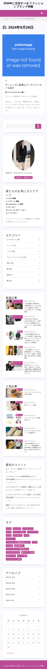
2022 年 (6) (10, 600)
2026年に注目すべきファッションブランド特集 (23, 5)
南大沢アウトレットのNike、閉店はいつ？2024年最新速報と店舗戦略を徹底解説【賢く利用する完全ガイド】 (32, 369)
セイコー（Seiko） (19, 532)
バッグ (10, 251)
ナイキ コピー (11, 207)
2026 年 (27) (10, 577)
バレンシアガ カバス (13, 552)
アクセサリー (13, 239)
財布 (9, 275)
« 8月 (8, 653)
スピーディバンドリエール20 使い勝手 (32, 393)
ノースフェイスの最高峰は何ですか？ (18, 542)
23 (8, 643)
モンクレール (17, 535)
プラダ (35, 542)
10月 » (12, 653)
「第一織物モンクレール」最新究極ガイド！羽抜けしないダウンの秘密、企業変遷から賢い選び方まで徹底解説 (32, 354)
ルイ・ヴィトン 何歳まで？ (15, 469)
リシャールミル (33, 532)
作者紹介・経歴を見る (23, 177)
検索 (38, 126)
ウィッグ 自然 (22, 556)
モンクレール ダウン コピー (16, 210)
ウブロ (9, 532)
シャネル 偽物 (11, 198)
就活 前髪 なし (19, 545)
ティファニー (11, 539)
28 (33, 643)
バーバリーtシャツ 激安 (14, 559)
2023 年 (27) (10, 594)
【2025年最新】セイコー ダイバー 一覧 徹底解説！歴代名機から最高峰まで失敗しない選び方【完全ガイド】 (32, 447)
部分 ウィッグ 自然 (30, 405)
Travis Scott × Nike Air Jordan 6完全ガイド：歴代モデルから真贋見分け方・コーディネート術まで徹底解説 (32, 323)
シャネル (9, 545)
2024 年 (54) (10, 589)
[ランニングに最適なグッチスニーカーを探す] (23, 55)
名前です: (9, 173)
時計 (9, 263)
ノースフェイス (28, 528)
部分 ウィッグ (11, 556)
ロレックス (16, 528)
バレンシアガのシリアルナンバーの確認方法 (32, 432)
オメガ (9, 535)
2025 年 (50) (10, 583)
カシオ (26, 535)
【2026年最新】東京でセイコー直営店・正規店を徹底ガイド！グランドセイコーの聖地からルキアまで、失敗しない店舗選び (32, 338)
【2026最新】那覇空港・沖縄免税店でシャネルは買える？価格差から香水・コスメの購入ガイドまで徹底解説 (32, 308)
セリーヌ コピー (11, 213)
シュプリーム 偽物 (12, 201)
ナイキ (9, 528)
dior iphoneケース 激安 (14, 204)
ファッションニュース (16, 257)
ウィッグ (11, 245)
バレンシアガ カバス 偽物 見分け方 (32, 419)
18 (18, 638)
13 (28, 634)
